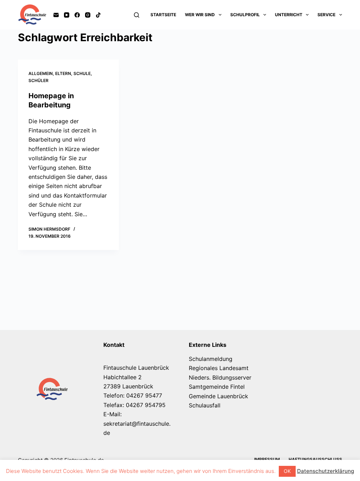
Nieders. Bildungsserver (220, 377)
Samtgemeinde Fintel (217, 386)
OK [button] (287, 471)
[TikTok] (98, 15)
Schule (82, 73)
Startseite (163, 14)
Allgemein (40, 73)
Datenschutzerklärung (325, 471)
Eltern (63, 73)
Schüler (38, 80)
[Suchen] (136, 15)
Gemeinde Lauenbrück (218, 396)
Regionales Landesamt (219, 367)
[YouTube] (66, 15)
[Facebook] (77, 15)
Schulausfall (204, 405)
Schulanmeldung (210, 358)
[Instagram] (87, 15)
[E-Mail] (56, 15)
